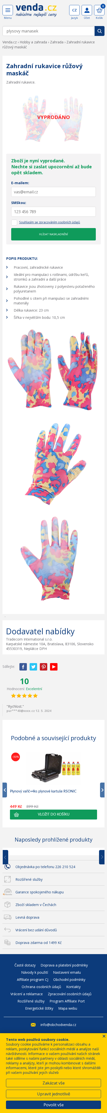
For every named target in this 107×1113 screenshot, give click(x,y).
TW (33, 667)
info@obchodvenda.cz (58, 1024)
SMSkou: (18, 202)
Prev (9, 857)
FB (23, 667)
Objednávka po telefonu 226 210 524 (45, 866)
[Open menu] (7, 10)
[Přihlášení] (87, 10)
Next (100, 857)
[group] (53, 785)
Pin (43, 667)
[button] (53, 815)
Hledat (100, 31)
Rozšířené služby (29, 879)
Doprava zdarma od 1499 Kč (38, 942)
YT (53, 667)
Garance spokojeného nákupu (39, 892)
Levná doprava (27, 917)
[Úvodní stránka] (36, 11)
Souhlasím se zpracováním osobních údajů (49, 222)
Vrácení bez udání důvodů (36, 930)
